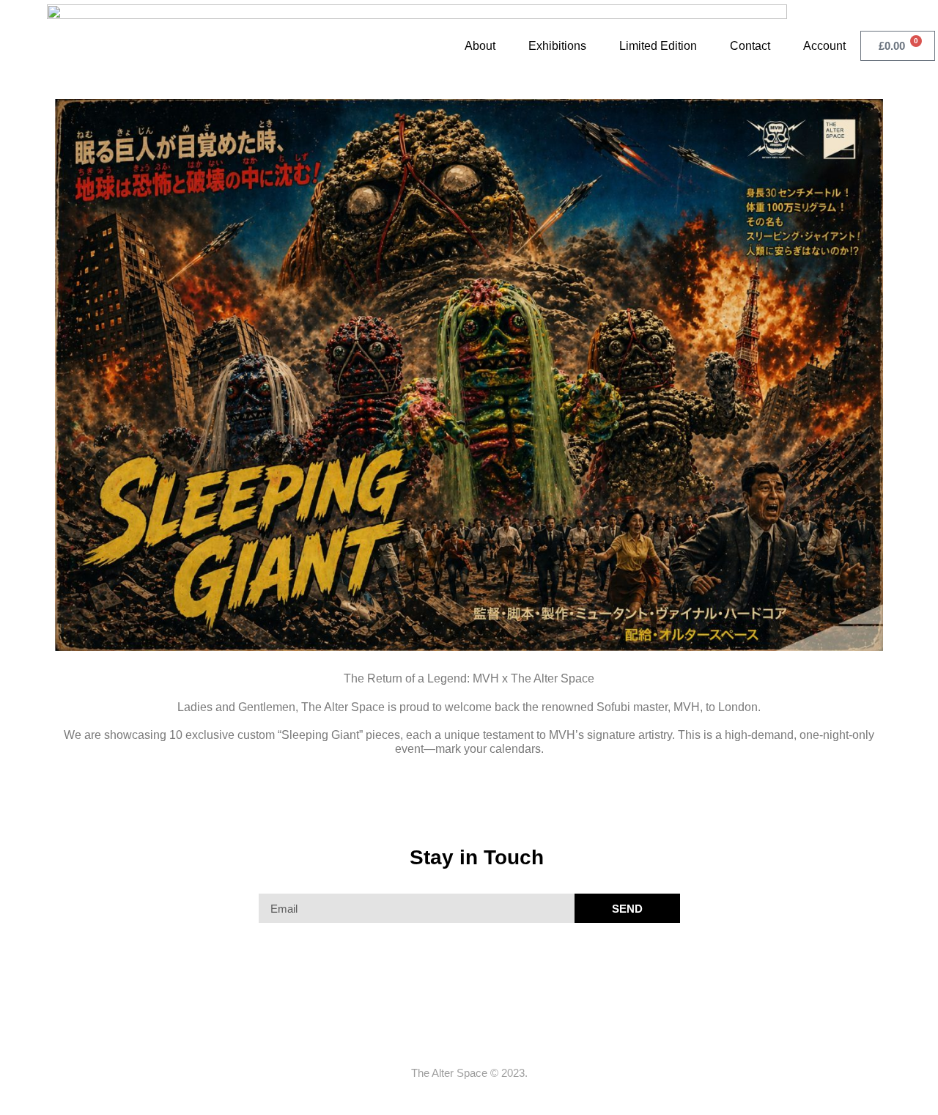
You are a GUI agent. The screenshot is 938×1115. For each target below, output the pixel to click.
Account (824, 46)
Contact (750, 46)
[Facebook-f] (455, 1039)
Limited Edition (658, 46)
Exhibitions (557, 46)
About (480, 46)
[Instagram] (483, 1039)
